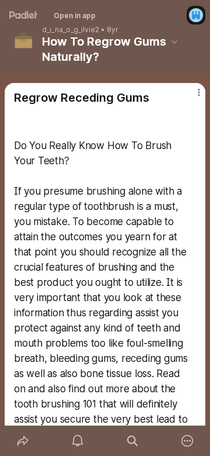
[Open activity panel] (77, 440)
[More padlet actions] (187, 440)
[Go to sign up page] (196, 15)
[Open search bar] (132, 441)
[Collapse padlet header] (174, 41)
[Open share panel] (22, 440)
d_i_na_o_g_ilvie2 (70, 30)
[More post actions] (191, 97)
